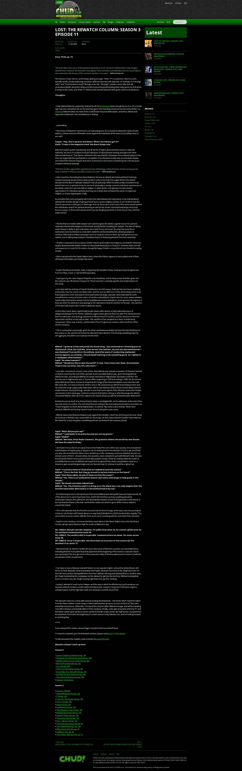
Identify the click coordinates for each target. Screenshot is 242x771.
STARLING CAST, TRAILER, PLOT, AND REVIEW (169, 81)
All (56, 22)
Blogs (110, 22)
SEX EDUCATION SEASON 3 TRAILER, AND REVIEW (169, 55)
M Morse (58, 44)
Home (95, 754)
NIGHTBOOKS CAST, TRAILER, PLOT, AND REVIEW (169, 94)
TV (104, 22)
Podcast (120, 22)
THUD (57, 50)
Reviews (72, 22)
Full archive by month (153, 139)
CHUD (59, 2)
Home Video (85, 22)
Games (96, 22)
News (62, 22)
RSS (185, 3)
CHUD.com (72, 759)
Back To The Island (116, 633)
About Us (168, 3)
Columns (130, 22)
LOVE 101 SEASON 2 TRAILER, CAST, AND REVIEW (168, 42)
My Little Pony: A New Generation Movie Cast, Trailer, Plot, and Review (170, 69)
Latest (154, 32)
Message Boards (101, 639)
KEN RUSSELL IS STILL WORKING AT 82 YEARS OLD (74, 744)
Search (111, 754)
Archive (178, 3)
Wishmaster (105, 106)
